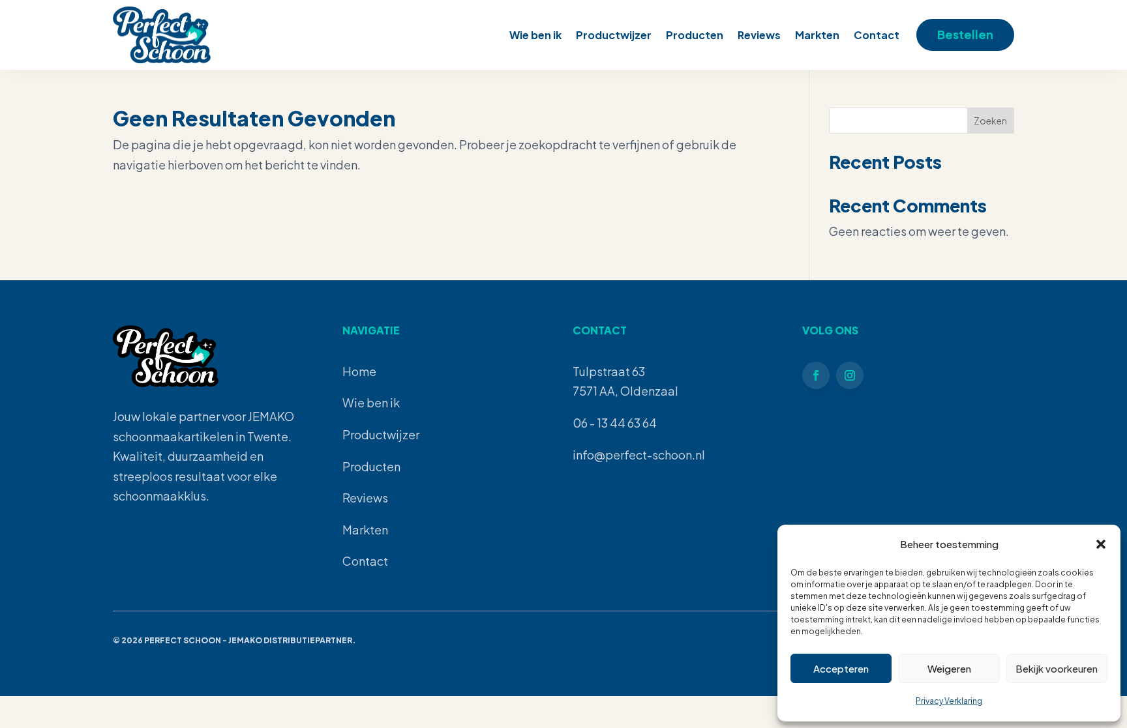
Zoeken (990, 120)
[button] (1100, 544)
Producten (694, 35)
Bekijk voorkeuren (1056, 668)
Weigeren (949, 668)
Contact (876, 35)
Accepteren (841, 668)
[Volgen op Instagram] (850, 375)
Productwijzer (614, 35)
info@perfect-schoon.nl (639, 454)
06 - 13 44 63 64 (615, 422)
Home (359, 371)
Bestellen (965, 34)
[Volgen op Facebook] (816, 375)
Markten (817, 35)
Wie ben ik (535, 35)
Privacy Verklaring (949, 701)
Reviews (759, 35)
